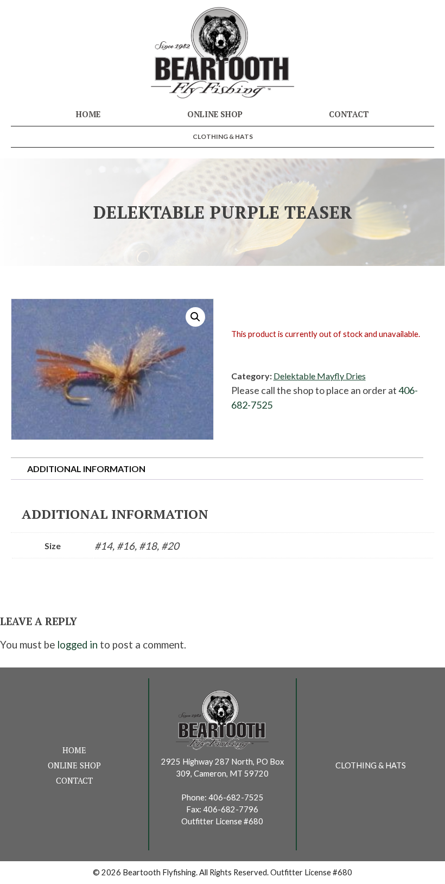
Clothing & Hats (223, 136)
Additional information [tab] (86, 468)
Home (88, 114)
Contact (349, 114)
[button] (195, 317)
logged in (77, 645)
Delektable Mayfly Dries (320, 376)
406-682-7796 (230, 809)
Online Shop (215, 114)
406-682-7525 (236, 797)
